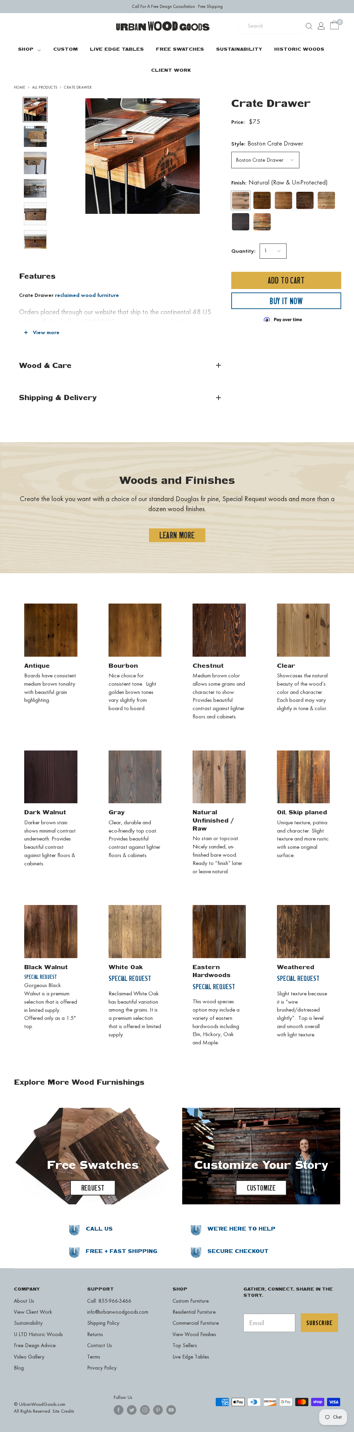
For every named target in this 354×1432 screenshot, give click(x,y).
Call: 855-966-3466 (109, 1300)
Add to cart (286, 280)
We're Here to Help (241, 1228)
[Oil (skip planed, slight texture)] (262, 221)
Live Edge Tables (117, 49)
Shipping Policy (103, 1323)
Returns (95, 1334)
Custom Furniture (191, 1300)
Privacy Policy (102, 1367)
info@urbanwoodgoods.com (117, 1312)
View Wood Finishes (194, 1334)
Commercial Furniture (196, 1323)
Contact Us (99, 1345)
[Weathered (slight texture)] (283, 221)
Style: (267, 143)
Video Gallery (29, 1356)
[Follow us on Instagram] (145, 1410)
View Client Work (33, 1312)
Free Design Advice (35, 1345)
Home (19, 87)
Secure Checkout (238, 1251)
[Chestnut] (305, 200)
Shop (26, 49)
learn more (177, 535)
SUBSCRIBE (319, 1323)
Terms (93, 1356)
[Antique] (262, 200)
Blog (19, 1367)
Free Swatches (180, 49)
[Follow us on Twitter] (132, 1410)
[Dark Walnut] (240, 221)
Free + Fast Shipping (121, 1251)
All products (44, 87)
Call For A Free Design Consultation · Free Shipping (177, 6)
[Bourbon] (283, 200)
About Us (24, 1300)
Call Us (99, 1228)
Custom (65, 49)
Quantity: (243, 251)
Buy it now (286, 301)
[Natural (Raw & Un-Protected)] (240, 200)
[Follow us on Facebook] (118, 1410)
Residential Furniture (194, 1312)
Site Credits (63, 1411)
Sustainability (239, 49)
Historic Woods (299, 49)
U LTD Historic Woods (38, 1334)
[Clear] (326, 200)
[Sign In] (321, 26)
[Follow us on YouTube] (171, 1410)
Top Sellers (185, 1345)
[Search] (309, 25)
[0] (335, 26)
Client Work (171, 70)
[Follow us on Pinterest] (158, 1410)
